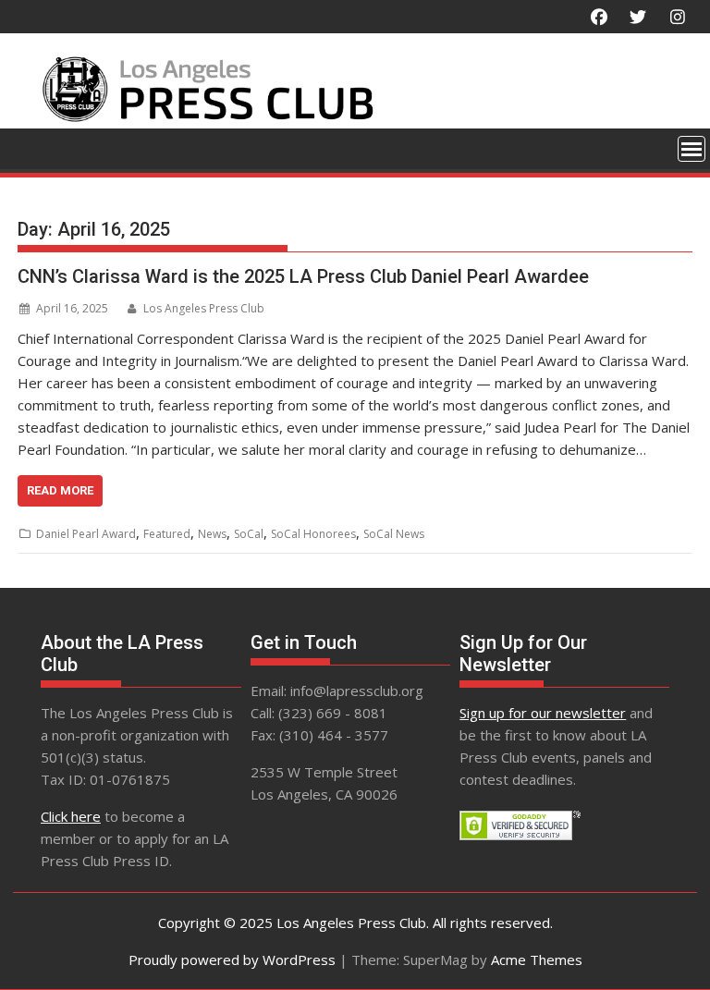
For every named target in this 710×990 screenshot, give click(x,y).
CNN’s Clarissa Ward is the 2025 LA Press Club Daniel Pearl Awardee (303, 276)
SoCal (248, 534)
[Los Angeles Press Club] (355, 117)
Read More (60, 490)
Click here (71, 816)
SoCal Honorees (313, 534)
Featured (166, 534)
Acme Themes (536, 959)
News (212, 534)
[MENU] (691, 149)
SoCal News (393, 534)
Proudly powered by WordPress (232, 959)
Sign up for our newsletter (542, 712)
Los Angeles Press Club (203, 308)
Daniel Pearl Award (86, 534)
